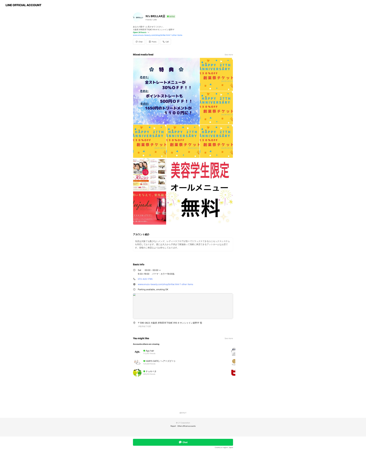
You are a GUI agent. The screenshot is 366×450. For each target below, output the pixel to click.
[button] (152, 42)
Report (173, 426)
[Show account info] (170, 16)
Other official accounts (186, 426)
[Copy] (201, 322)
